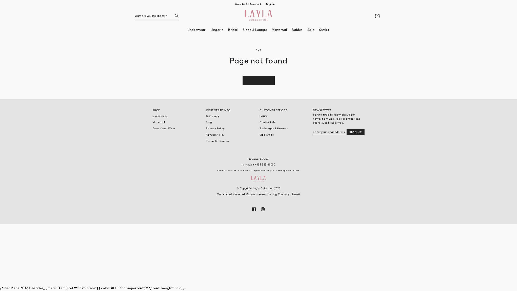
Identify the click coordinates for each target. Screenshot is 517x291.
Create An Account (248, 4)
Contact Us (267, 122)
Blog (209, 122)
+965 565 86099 (265, 164)
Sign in (270, 4)
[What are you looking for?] (174, 15)
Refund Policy (215, 135)
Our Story (212, 116)
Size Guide (267, 135)
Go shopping (258, 80)
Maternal (158, 122)
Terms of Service (218, 141)
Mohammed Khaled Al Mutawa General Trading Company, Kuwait (258, 194)
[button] (196, 29)
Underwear (159, 116)
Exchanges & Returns (274, 128)
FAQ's (263, 116)
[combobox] (157, 15)
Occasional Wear (163, 128)
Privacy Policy (215, 128)
